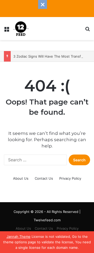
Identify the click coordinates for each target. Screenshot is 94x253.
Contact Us (44, 178)
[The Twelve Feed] (21, 28)
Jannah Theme (19, 236)
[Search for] (87, 30)
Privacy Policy (70, 178)
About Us (20, 178)
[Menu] (6, 30)
